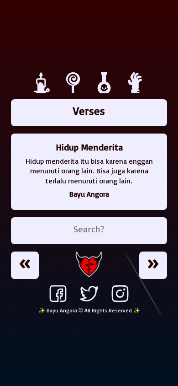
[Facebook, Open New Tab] (58, 301)
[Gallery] (105, 91)
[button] (25, 265)
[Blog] (43, 91)
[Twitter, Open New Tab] (89, 301)
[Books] (74, 91)
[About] (136, 91)
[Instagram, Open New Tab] (120, 301)
